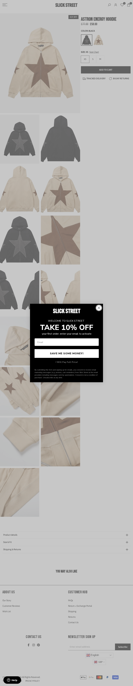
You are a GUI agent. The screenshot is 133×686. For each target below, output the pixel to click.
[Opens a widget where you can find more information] (12, 680)
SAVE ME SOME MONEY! (67, 353)
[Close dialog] (99, 308)
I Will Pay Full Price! (67, 362)
